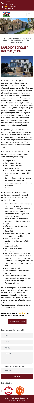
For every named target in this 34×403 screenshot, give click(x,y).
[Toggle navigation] (28, 14)
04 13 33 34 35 (8, 2)
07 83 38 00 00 (8, 4)
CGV (23, 400)
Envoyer (17, 376)
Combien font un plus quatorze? (13, 366)
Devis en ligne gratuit (17, 321)
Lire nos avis (8, 8)
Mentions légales (14, 400)
